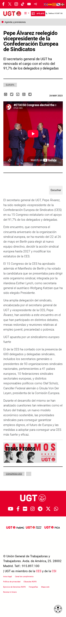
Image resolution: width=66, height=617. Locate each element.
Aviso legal (7, 577)
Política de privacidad (11, 582)
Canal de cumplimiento (24, 577)
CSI (54, 571)
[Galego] (58, 4)
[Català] (54, 4)
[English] (46, 4)
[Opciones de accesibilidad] (58, 609)
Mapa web (45, 587)
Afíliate (40, 13)
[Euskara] (63, 4)
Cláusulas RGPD (30, 582)
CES (38, 571)
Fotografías (33, 587)
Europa (10, 85)
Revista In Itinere (10, 592)
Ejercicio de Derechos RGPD (14, 587)
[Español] (50, 4)
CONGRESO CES (14, 474)
